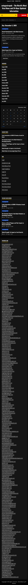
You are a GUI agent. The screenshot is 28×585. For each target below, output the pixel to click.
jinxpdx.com (5, 282)
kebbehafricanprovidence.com (9, 267)
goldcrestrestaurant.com (8, 540)
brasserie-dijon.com (7, 488)
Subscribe (24, 15)
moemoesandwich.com (7, 520)
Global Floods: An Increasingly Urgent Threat (11, 151)
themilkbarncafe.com (7, 418)
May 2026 (4, 75)
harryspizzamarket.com (8, 560)
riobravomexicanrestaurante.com (10, 272)
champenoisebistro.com (8, 466)
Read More (6, 43)
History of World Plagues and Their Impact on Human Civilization (13, 223)
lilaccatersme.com (6, 269)
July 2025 (4, 101)
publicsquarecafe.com (7, 449)
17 (10, 118)
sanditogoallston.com (7, 251)
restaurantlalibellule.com (8, 528)
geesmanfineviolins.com (8, 261)
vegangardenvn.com (7, 572)
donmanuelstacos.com (7, 453)
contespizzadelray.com (7, 281)
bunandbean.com (6, 292)
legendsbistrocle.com (7, 406)
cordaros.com (5, 291)
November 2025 (5, 91)
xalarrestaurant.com (7, 530)
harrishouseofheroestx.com (9, 342)
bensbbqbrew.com (6, 570)
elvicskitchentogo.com (7, 394)
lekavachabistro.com (7, 383)
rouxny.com (5, 299)
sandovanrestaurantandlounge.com (11, 543)
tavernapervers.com (7, 433)
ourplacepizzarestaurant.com (9, 555)
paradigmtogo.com (6, 393)
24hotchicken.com (6, 247)
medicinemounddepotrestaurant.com (11, 531)
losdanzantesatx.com (7, 354)
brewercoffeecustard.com (8, 274)
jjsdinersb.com (5, 523)
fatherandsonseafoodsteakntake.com (11, 337)
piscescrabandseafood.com (8, 513)
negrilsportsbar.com (7, 373)
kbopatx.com (5, 321)
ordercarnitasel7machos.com (9, 284)
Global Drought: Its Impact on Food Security (11, 148)
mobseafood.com (6, 359)
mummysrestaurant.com (8, 473)
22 (3, 121)
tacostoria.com (5, 352)
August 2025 (4, 98)
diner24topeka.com (7, 441)
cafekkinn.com (5, 553)
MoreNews (20, 582)
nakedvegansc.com (6, 575)
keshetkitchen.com (6, 566)
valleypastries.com (6, 296)
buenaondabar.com (7, 366)
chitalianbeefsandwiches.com (9, 444)
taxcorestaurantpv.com (7, 511)
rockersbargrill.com (7, 416)
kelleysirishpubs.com (7, 515)
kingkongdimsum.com (7, 456)
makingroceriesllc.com (7, 317)
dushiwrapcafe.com (7, 374)
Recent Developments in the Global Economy (12, 31)
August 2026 (4, 67)
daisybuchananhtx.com (7, 334)
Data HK (4, 174)
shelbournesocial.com (7, 276)
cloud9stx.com (5, 426)
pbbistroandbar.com (7, 398)
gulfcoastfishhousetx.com (8, 478)
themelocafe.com (6, 551)
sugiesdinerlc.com (6, 424)
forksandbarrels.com (7, 368)
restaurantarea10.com (7, 294)
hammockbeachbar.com (8, 404)
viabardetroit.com (6, 346)
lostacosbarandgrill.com (8, 388)
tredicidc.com (5, 304)
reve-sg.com (5, 286)
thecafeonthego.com (7, 376)
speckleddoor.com (6, 271)
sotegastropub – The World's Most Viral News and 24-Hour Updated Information (14, 8)
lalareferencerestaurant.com (9, 533)
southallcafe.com (6, 459)
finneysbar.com (6, 419)
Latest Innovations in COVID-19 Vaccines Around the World (13, 205)
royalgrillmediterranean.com (9, 496)
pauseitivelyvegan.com (7, 573)
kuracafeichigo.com (7, 548)
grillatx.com (5, 396)
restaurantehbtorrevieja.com (9, 545)
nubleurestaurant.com (7, 526)
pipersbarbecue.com (7, 378)
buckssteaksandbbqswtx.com (9, 470)
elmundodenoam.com (7, 244)
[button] (2, 15)
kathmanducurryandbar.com (9, 451)
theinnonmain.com (6, 259)
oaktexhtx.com (5, 476)
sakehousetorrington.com (8, 309)
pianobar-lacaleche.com (8, 329)
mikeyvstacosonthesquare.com (9, 332)
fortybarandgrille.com (7, 279)
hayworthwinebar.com (7, 500)
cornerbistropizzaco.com (8, 371)
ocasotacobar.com (6, 348)
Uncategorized (5, 28)
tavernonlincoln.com (7, 521)
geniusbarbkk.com (6, 480)
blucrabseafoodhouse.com (8, 413)
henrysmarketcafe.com (7, 301)
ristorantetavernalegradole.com (10, 363)
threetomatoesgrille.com (8, 455)
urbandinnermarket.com (8, 391)
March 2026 (4, 80)
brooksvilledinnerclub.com (8, 341)
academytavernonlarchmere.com (10, 493)
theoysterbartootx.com (7, 465)
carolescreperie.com (7, 314)
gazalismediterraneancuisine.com (10, 577)
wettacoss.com (5, 351)
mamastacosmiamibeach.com (9, 423)
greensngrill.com (6, 307)
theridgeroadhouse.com (8, 252)
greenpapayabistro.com (8, 443)
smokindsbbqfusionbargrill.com (10, 485)
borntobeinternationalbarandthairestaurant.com (14, 546)
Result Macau (5, 177)
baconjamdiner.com (7, 501)
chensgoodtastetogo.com (8, 491)
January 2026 (5, 85)
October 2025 (5, 93)
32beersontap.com (6, 266)
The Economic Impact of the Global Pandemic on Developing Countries (13, 214)
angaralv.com (5, 287)
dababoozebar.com (7, 518)
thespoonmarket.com (7, 312)
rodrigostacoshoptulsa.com (9, 461)
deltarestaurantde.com (7, 536)
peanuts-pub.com (6, 403)
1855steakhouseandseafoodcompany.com (12, 458)
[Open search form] (15, 15)
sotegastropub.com (7, 434)
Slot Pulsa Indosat (6, 183)
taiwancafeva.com (6, 262)
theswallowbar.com (7, 439)
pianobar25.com (6, 356)
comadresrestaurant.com (8, 535)
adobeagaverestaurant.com (9, 525)
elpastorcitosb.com (6, 256)
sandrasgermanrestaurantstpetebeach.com (13, 316)
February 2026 (5, 83)
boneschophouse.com (7, 326)
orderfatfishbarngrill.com (8, 481)
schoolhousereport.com (8, 331)
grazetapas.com (6, 429)
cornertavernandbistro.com (9, 506)
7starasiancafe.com (7, 289)
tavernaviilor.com (6, 446)
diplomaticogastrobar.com (8, 565)
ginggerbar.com (6, 438)
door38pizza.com (6, 558)
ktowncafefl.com (6, 409)
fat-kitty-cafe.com (6, 550)
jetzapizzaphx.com (6, 556)
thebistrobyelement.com (8, 349)
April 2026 (4, 77)
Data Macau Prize (6, 166)
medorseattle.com (6, 386)
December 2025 (5, 88)
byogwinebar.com (6, 379)
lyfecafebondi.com (6, 344)
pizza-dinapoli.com (6, 277)
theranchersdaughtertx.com (9, 503)
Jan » (25, 126)
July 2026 (4, 69)
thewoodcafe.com (6, 257)
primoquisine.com (6, 322)
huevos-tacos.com (6, 389)
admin (4, 33)
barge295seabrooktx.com (8, 483)
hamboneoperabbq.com (8, 568)
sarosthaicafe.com (6, 498)
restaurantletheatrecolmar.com (10, 302)
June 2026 (4, 72)
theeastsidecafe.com (7, 475)
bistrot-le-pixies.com (7, 428)
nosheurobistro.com (7, 254)
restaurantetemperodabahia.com (10, 431)
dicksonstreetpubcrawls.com (9, 361)
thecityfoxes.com (6, 324)
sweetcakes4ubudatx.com (8, 408)
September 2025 (5, 96)
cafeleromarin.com (6, 414)
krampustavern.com (7, 516)
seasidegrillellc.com (7, 495)
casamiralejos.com (6, 319)
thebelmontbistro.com (7, 369)
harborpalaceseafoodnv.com (9, 358)
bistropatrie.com (6, 336)
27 (20, 121)
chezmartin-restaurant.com (9, 327)
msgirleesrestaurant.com (8, 411)
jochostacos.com (6, 508)
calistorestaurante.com (7, 306)
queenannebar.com (7, 486)
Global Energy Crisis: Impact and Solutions (12, 50)
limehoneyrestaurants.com (8, 538)
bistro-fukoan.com (6, 384)
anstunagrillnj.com (6, 562)
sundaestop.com (6, 264)
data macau (5, 189)
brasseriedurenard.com (8, 297)
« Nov (3, 126)
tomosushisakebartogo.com (9, 563)
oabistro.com (5, 401)
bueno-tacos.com (6, 490)
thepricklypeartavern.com (8, 471)
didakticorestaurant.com (8, 541)
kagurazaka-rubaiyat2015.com (9, 249)
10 (10, 116)
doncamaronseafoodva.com (9, 505)
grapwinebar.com (6, 381)
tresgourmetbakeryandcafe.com (10, 436)
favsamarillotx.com (6, 510)
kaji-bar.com (5, 463)
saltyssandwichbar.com (7, 399)
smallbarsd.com (6, 245)
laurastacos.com (6, 448)
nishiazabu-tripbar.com (7, 364)
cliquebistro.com (6, 339)
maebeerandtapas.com (7, 468)
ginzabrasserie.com (7, 421)
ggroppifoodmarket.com (8, 311)
